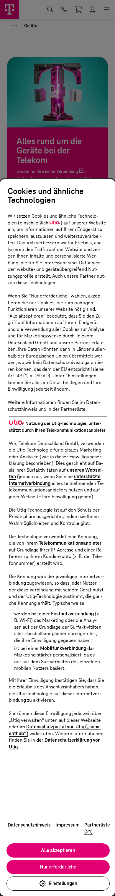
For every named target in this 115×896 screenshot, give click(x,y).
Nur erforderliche (58, 867)
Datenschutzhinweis (29, 825)
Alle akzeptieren (58, 850)
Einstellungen (63, 883)
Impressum (67, 825)
